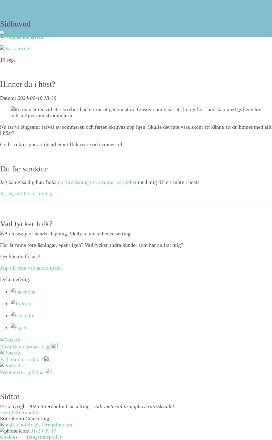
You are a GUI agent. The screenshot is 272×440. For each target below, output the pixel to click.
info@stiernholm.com (48, 425)
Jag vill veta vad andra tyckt (30, 268)
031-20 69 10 (42, 431)
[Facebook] (23, 292)
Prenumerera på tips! (22, 372)
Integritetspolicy (44, 437)
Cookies (9, 437)
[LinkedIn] (23, 315)
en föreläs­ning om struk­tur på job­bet (97, 182)
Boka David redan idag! (25, 347)
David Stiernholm (19, 412)
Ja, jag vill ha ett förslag (26, 193)
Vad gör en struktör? (22, 359)
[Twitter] (21, 304)
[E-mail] (20, 327)
